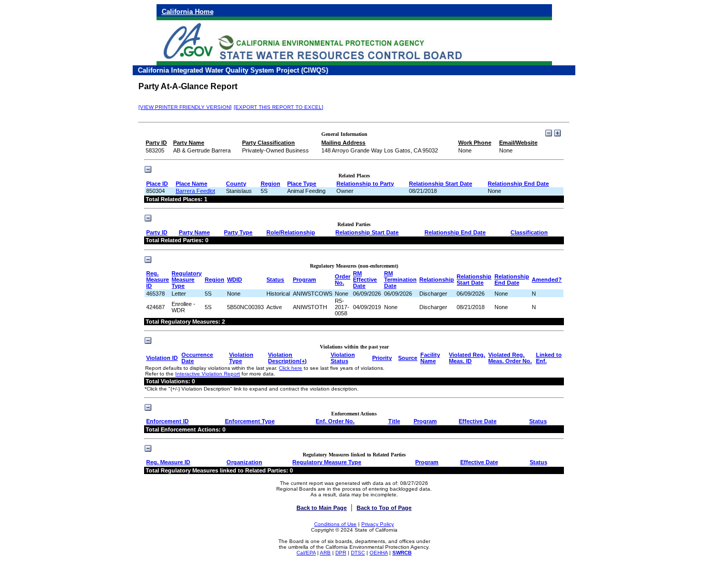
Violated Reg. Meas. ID (467, 358)
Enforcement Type (250, 421)
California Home (188, 12)
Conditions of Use (335, 524)
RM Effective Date (365, 279)
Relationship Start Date (440, 183)
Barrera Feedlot (195, 191)
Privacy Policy (377, 524)
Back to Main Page (321, 508)
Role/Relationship (290, 232)
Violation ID (162, 358)
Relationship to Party (365, 183)
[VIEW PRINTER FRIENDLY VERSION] (185, 107)
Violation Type (241, 358)
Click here (290, 368)
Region (270, 183)
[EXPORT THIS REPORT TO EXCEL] (278, 107)
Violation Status (343, 358)
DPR (340, 552)
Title (394, 421)
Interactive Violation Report (207, 374)
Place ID (157, 183)
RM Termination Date (400, 279)
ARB (325, 552)
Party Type (238, 232)
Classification (529, 232)
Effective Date (478, 421)
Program (304, 279)
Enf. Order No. (335, 421)
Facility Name (430, 358)
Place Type (301, 183)
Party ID (156, 232)
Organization (244, 462)
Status (275, 279)
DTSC (358, 552)
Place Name (191, 183)
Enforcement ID (167, 421)
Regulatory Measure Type (187, 279)
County (236, 183)
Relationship (436, 279)
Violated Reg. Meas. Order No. (510, 358)
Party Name (194, 232)
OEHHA (379, 552)
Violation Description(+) (287, 358)
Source (407, 358)
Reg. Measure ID (157, 279)
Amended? (547, 279)
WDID (234, 279)
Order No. (342, 279)
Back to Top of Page (384, 508)
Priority (382, 358)
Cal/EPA (306, 552)
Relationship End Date (518, 183)
